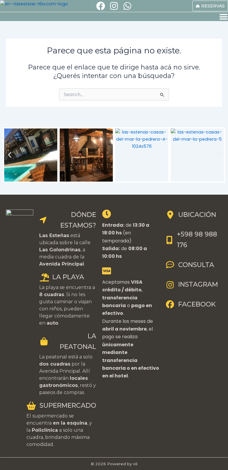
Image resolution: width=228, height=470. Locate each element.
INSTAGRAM (198, 284)
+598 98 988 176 (197, 239)
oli (135, 463)
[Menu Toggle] (223, 16)
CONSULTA (196, 265)
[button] (9, 155)
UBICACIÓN (197, 215)
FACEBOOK (197, 304)
